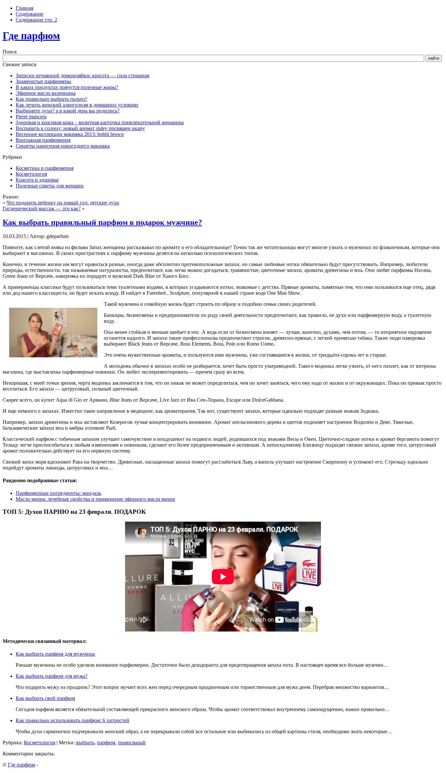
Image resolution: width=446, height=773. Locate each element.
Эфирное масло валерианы (46, 93)
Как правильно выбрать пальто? (51, 99)
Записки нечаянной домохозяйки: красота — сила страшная (82, 75)
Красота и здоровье (37, 180)
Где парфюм (31, 35)
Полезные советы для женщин (50, 185)
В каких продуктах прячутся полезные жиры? (67, 87)
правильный (132, 742)
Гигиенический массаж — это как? (42, 208)
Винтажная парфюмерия (43, 140)
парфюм (106, 742)
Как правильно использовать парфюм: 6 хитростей (72, 720)
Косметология (31, 174)
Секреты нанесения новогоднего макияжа (63, 146)
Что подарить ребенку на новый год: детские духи (63, 202)
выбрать (85, 742)
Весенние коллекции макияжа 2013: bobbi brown (70, 134)
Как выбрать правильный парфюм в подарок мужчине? (102, 222)
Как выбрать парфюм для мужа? (52, 676)
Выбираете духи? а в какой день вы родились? (67, 110)
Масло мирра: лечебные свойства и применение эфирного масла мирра (95, 499)
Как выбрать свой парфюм (45, 698)
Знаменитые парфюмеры (43, 81)
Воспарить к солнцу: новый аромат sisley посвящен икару (80, 128)
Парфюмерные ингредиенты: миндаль (58, 493)
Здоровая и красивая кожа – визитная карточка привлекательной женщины (100, 122)
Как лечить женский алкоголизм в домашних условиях (77, 105)
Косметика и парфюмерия (44, 168)
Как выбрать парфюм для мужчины (55, 654)
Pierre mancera (31, 116)
